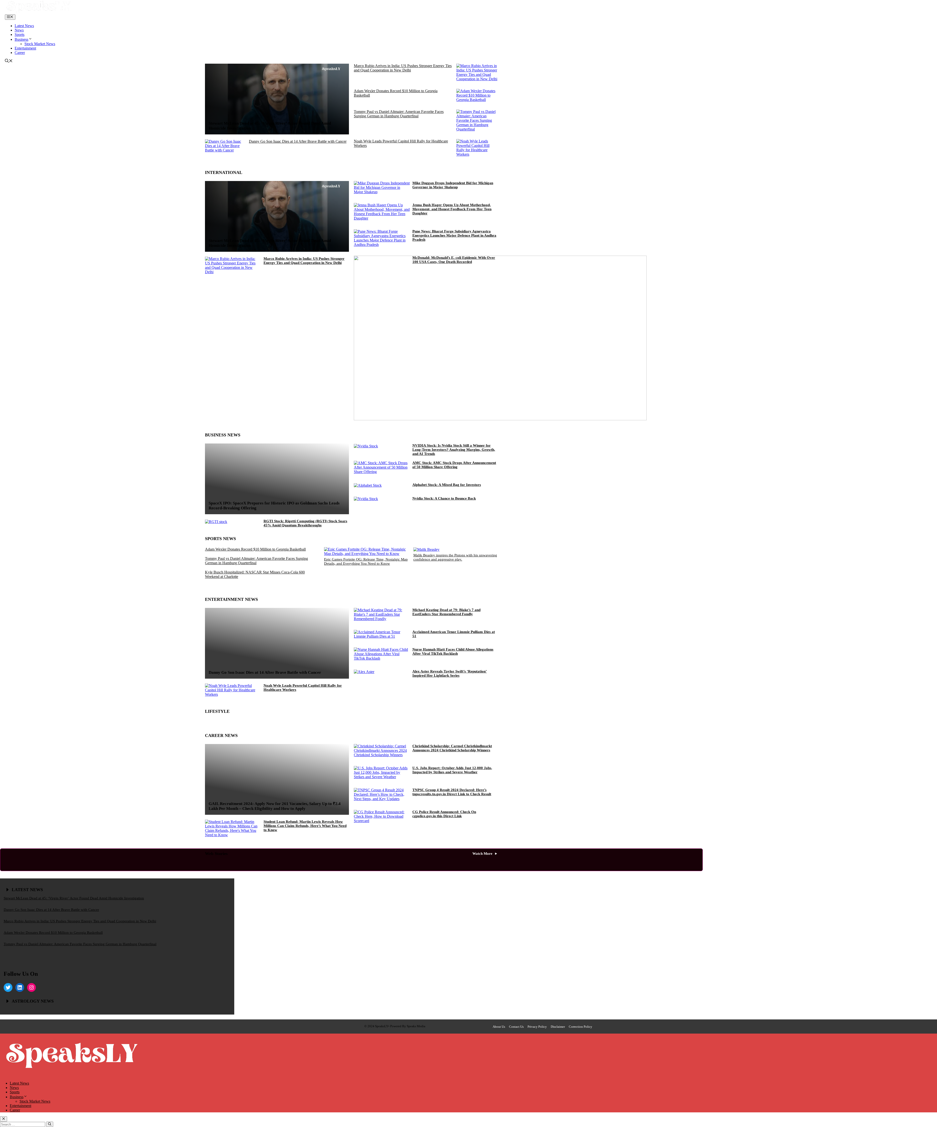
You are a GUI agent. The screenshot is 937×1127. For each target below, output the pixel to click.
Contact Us (516, 1026)
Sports (19, 34)
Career (20, 52)
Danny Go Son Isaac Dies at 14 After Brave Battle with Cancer (297, 141)
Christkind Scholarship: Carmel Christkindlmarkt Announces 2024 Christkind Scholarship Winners (452, 748)
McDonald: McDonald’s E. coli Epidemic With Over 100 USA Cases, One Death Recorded (453, 260)
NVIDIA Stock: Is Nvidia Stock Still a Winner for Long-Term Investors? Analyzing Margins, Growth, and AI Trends (453, 449)
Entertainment (25, 48)
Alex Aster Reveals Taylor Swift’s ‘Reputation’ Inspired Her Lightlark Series (449, 673)
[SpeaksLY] (38, 12)
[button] (9, 61)
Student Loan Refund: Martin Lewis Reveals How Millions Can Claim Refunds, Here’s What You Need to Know (305, 826)
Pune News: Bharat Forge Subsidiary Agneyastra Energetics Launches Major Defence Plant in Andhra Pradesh (454, 235)
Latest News (24, 26)
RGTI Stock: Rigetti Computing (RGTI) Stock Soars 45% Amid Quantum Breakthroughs (305, 523)
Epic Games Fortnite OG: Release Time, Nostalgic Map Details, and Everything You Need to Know (366, 561)
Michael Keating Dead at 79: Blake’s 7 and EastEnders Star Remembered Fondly (446, 612)
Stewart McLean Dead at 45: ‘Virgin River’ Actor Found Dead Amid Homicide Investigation (74, 898)
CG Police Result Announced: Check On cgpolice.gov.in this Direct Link (444, 814)
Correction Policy (580, 1026)
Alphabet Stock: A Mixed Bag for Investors (446, 485)
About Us (499, 1026)
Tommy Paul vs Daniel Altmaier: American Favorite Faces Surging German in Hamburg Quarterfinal (399, 114)
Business (21, 39)
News (19, 30)
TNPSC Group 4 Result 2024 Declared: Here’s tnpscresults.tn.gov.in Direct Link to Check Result (451, 792)
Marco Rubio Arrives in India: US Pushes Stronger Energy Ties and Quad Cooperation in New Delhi (403, 68)
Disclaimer (558, 1026)
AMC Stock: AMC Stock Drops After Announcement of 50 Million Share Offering (454, 465)
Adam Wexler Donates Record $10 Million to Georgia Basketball (255, 549)
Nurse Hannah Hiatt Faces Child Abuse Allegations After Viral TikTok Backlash (452, 651)
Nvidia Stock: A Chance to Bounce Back (444, 498)
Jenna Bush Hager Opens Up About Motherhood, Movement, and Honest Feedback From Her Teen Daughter (451, 209)
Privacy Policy (537, 1026)
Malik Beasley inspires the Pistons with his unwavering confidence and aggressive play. (455, 557)
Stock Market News (39, 44)
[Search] (49, 1124)
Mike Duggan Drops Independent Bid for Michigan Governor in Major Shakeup (452, 185)
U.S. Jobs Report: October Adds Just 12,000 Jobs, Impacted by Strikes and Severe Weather (452, 770)
